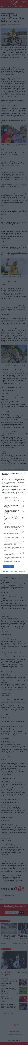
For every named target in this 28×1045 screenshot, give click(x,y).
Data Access (14, 571)
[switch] (23, 501)
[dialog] (14, 522)
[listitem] (14, 498)
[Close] (25, 473)
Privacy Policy (22, 571)
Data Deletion (6, 571)
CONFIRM (8, 566)
